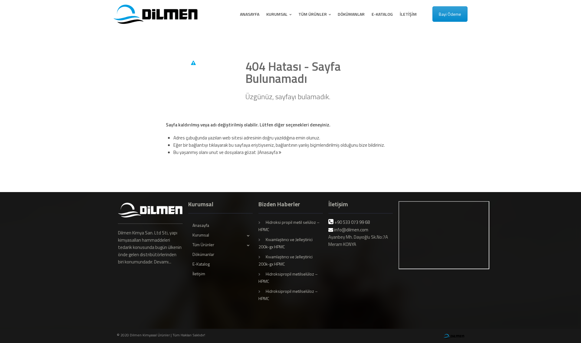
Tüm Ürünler (313, 14)
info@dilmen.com (351, 229)
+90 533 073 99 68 (352, 222)
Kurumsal (277, 14)
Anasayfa (249, 14)
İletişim (408, 14)
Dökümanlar (351, 14)
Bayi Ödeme (450, 14)
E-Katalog (382, 14)
